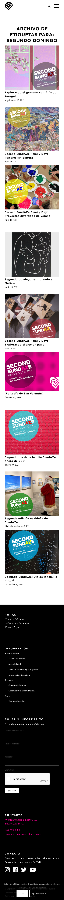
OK (22, 893)
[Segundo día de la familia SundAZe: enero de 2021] (32, 432)
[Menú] (55, 6)
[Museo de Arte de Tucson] (26, 6)
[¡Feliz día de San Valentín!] (32, 371)
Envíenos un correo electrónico (23, 833)
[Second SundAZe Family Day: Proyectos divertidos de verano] (32, 187)
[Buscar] (48, 6)
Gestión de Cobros (17, 685)
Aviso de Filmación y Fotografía (23, 669)
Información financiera (19, 675)
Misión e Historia (16, 658)
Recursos (9, 680)
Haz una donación (16, 701)
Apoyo (8, 696)
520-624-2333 (13, 830)
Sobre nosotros (12, 653)
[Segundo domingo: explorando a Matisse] (32, 254)
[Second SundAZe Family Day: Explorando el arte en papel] (32, 316)
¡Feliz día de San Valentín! (24, 393)
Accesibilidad (14, 664)
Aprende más (39, 893)
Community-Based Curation (21, 690)
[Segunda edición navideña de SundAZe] (32, 493)
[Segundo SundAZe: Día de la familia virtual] (32, 552)
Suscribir (12, 791)
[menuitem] (48, 6)
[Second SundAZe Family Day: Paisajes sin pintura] (32, 129)
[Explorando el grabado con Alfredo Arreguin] (32, 67)
